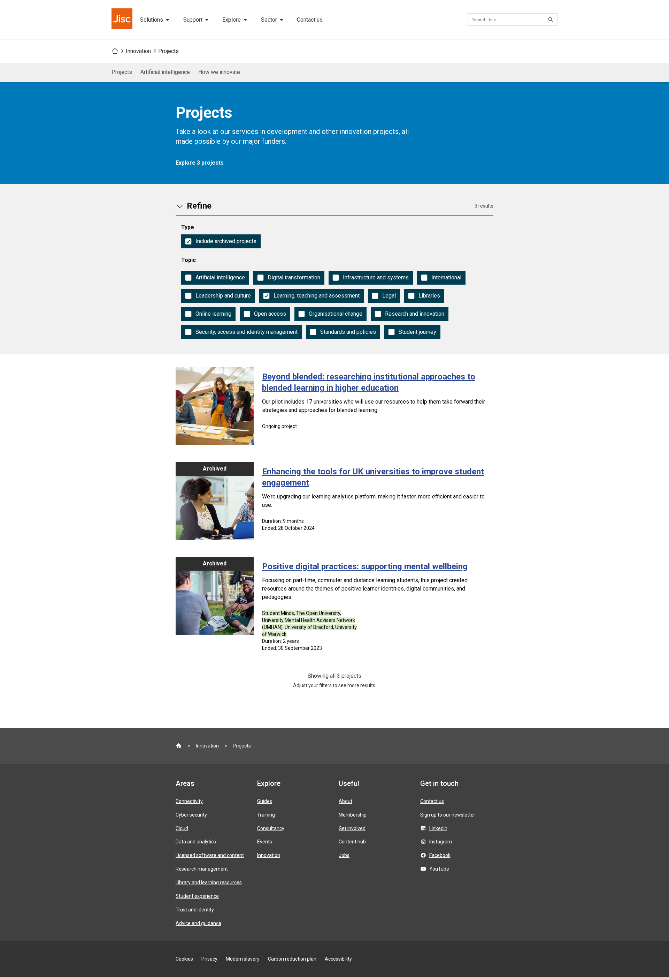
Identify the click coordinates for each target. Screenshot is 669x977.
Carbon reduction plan (292, 959)
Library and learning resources (209, 882)
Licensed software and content (210, 855)
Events (264, 841)
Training (266, 815)
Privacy (209, 959)
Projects (168, 51)
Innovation (138, 51)
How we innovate (219, 72)
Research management (202, 869)
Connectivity (189, 801)
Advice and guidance (198, 923)
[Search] (551, 19)
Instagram (440, 841)
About (345, 801)
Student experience (197, 896)
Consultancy (270, 828)
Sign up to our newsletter (447, 815)
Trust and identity (195, 909)
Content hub (352, 841)
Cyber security (191, 815)
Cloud (182, 828)
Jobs (344, 855)
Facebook (440, 855)
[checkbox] (221, 241)
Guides (264, 801)
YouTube (439, 869)
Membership (353, 815)
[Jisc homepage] (123, 19)
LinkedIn (438, 828)
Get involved (352, 828)
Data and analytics (196, 841)
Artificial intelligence (165, 72)
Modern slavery (243, 959)
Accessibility (338, 959)
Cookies (184, 959)
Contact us (310, 19)
